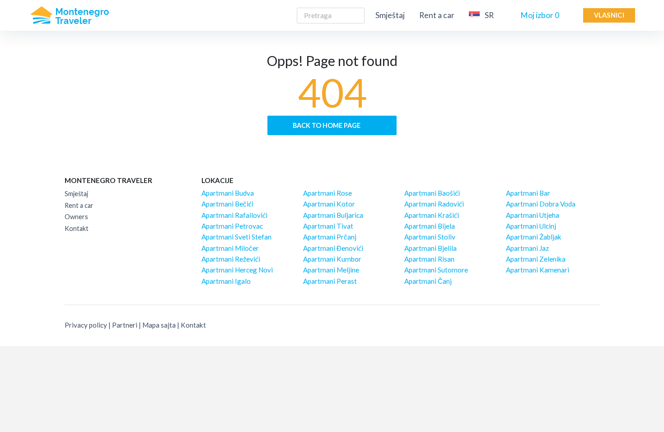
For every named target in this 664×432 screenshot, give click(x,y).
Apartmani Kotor (329, 204)
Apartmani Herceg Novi (237, 270)
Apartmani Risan (429, 259)
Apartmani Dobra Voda (540, 204)
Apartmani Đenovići (333, 248)
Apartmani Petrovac (232, 226)
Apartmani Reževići (230, 259)
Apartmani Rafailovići (234, 215)
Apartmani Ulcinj (531, 226)
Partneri (124, 325)
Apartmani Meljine (331, 270)
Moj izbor (539, 15)
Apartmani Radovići (434, 204)
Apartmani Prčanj (329, 237)
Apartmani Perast (330, 281)
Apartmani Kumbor (332, 259)
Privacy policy (86, 325)
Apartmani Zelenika (536, 259)
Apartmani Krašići (431, 215)
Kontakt (77, 228)
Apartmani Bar (528, 193)
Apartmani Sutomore (436, 270)
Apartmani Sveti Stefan (236, 237)
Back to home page (327, 125)
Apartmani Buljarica (333, 215)
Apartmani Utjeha (532, 215)
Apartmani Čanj (428, 281)
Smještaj (390, 15)
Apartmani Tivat (328, 226)
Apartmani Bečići (227, 204)
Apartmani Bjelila (430, 248)
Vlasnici (609, 15)
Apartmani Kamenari (537, 270)
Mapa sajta (159, 325)
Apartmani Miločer (230, 248)
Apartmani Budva (227, 193)
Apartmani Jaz (527, 248)
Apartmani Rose (327, 193)
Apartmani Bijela (429, 226)
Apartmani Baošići (432, 193)
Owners (76, 217)
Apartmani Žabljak (533, 237)
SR (489, 15)
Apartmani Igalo (226, 281)
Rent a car (436, 15)
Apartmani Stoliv (429, 237)
